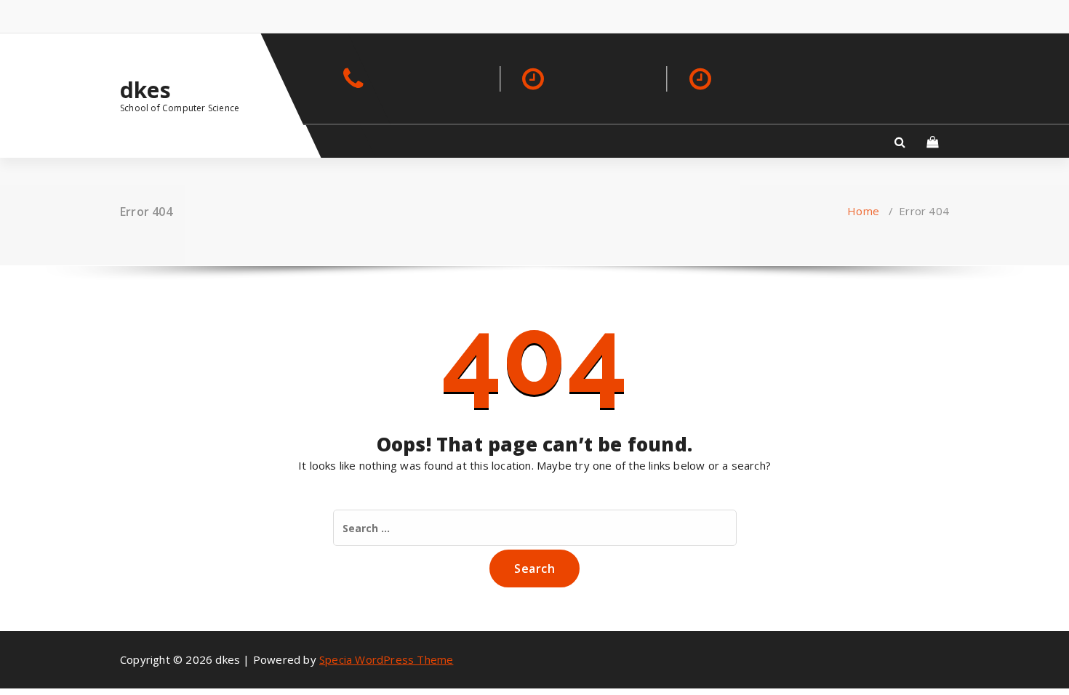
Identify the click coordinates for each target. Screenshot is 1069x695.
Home (863, 211)
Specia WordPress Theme (386, 659)
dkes (145, 90)
